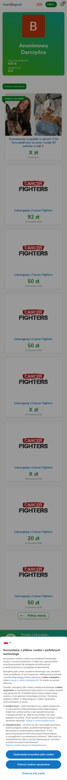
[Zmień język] (7, 642)
